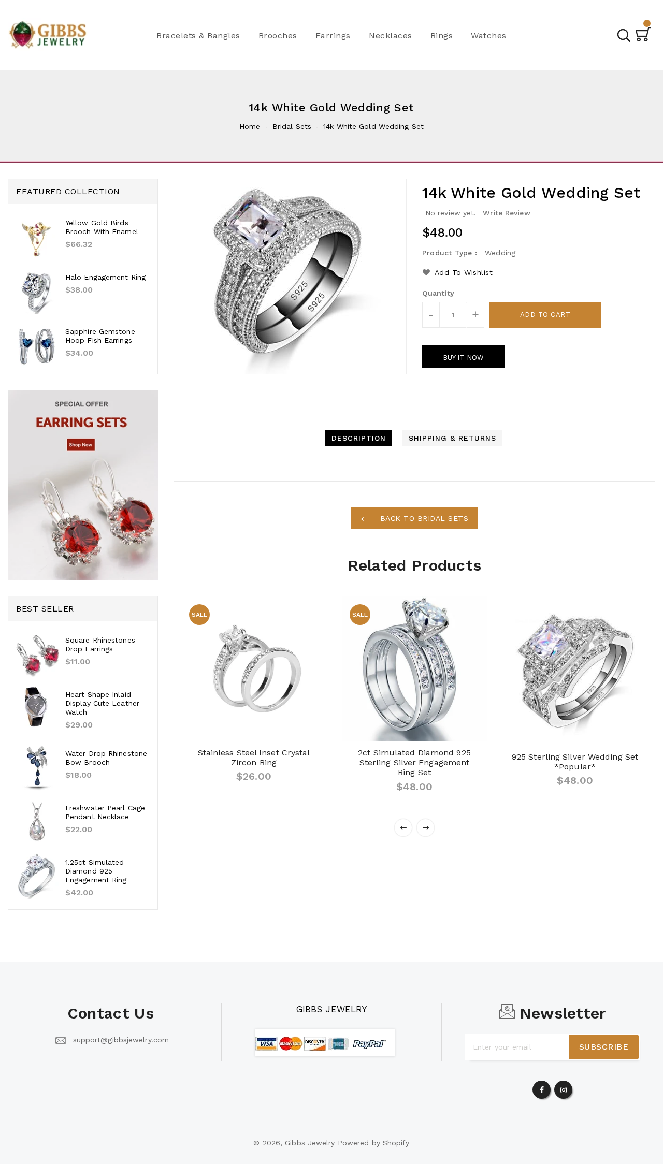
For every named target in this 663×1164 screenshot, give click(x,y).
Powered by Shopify (374, 1143)
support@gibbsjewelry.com (121, 1040)
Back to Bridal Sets (422, 518)
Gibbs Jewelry (331, 1009)
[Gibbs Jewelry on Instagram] (563, 1087)
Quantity (438, 293)
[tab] (358, 438)
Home (249, 126)
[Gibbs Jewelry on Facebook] (542, 1087)
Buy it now (463, 357)
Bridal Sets (291, 126)
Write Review (506, 213)
